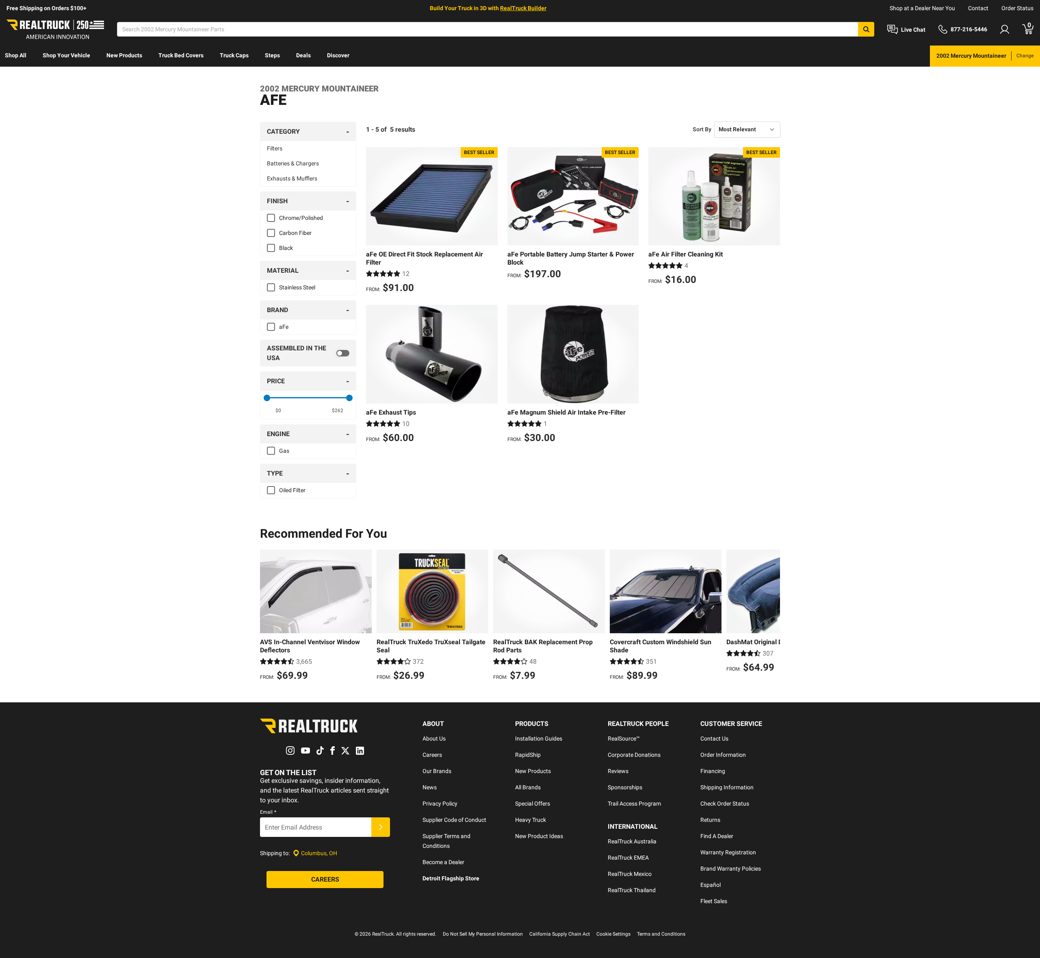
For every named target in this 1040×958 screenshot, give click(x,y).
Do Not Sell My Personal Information (483, 934)
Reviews (618, 771)
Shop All (15, 55)
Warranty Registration (728, 852)
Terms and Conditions (661, 934)
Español (710, 885)
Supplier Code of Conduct (454, 820)
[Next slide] (772, 616)
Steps (272, 55)
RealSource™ (624, 738)
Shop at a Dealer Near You (922, 8)
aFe (283, 327)
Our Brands (436, 771)
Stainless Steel (297, 287)
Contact (978, 8)
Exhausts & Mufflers (292, 178)
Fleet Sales (713, 901)
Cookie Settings (613, 934)
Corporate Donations (634, 755)
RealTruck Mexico (630, 874)
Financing (712, 771)
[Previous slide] (268, 616)
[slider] (267, 398)
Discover (338, 55)
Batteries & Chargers (293, 163)
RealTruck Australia (632, 841)
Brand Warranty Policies (730, 868)
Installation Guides (538, 738)
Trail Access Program (634, 803)
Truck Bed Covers (181, 55)
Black (286, 248)
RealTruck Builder (523, 8)
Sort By (702, 129)
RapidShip (528, 755)
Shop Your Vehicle (66, 55)
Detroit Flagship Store (450, 878)
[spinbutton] (278, 410)
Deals (303, 55)
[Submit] (380, 827)
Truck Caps (234, 55)
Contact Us (714, 738)
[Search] (866, 29)
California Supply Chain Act (559, 934)
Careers (432, 755)
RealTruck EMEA (628, 857)
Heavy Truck (530, 820)
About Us (434, 738)
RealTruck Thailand (632, 890)
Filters (274, 148)
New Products (124, 55)
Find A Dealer (716, 836)
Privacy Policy (439, 803)
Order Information (723, 755)
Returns (710, 820)
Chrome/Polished (301, 218)
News (429, 787)
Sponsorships (625, 787)
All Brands (528, 787)
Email (268, 812)
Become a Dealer (443, 862)
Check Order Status (724, 803)
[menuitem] (15, 56)
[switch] (308, 353)
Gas (284, 451)
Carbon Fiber (295, 233)
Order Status (1017, 8)
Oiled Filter (292, 490)
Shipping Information (727, 787)
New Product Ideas (539, 836)
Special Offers (532, 803)
